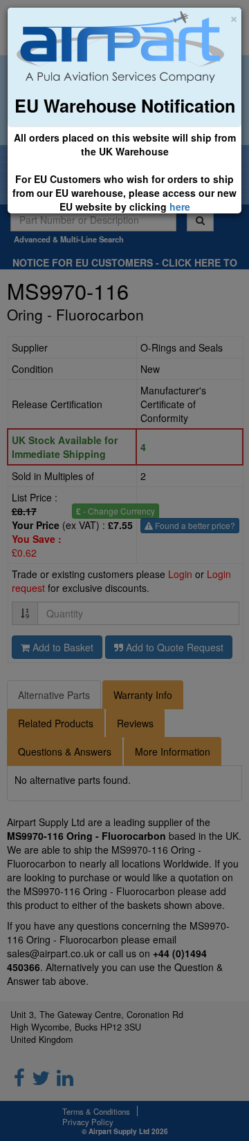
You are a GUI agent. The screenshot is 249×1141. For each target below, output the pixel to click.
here (179, 206)
